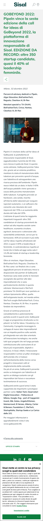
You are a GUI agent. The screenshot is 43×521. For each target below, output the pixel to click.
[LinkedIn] (15, 459)
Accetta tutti (21, 517)
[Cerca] (33, 5)
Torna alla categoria (13, 438)
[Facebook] (24, 459)
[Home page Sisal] (20, 5)
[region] (21, 491)
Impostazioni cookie (21, 510)
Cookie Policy (22, 506)
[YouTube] (30, 459)
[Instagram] (20, 459)
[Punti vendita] (38, 5)
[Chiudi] (40, 464)
